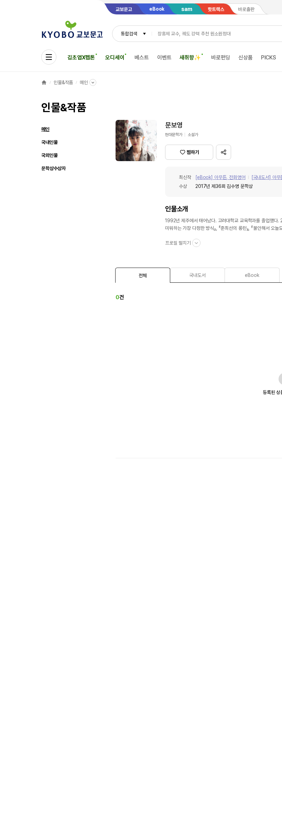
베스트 (141, 57)
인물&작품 (63, 82)
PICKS (268, 57)
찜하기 (193, 152)
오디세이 (114, 57)
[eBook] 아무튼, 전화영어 (220, 177)
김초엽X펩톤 (81, 57)
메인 (84, 82)
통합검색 (129, 33)
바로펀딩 (220, 57)
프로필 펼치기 (178, 243)
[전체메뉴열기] (48, 57)
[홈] (44, 82)
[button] (223, 152)
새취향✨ (190, 57)
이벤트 (164, 57)
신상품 (245, 57)
